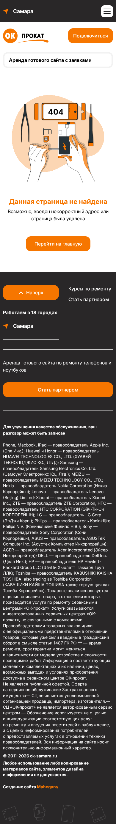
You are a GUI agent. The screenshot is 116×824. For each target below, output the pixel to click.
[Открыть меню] (107, 11)
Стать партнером (88, 299)
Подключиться (90, 36)
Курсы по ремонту (89, 289)
